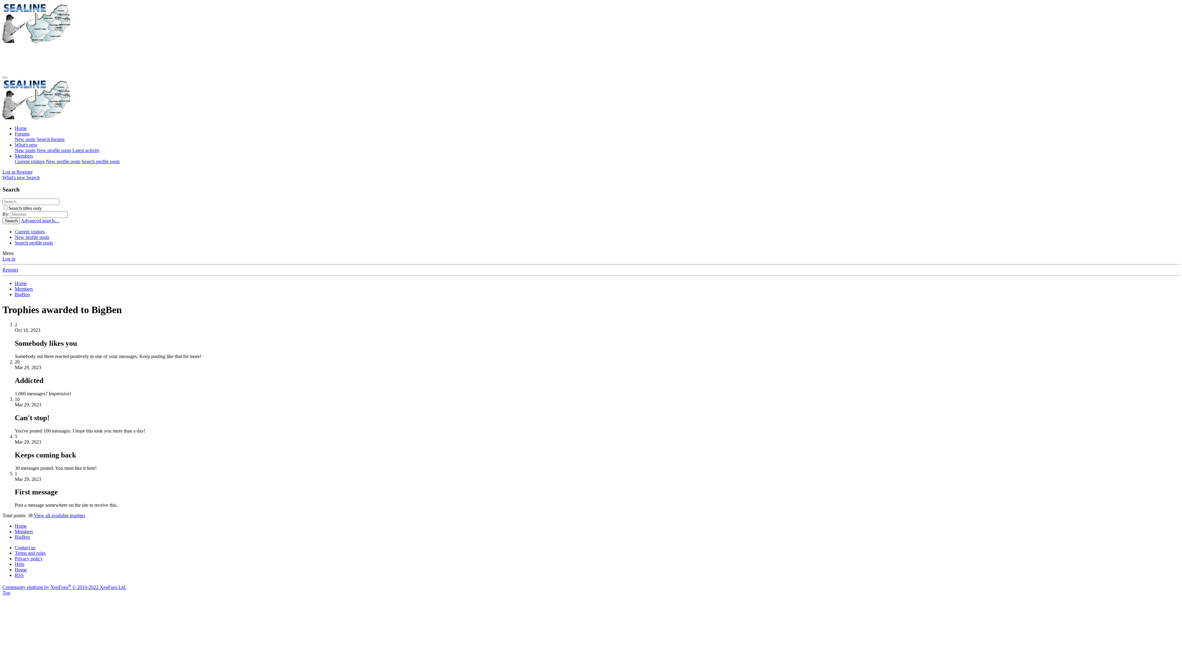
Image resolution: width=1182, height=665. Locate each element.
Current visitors (30, 161)
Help (19, 564)
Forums (22, 133)
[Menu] (4, 78)
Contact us (25, 547)
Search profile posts (101, 161)
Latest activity (85, 150)
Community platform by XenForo (64, 587)
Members (24, 156)
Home (21, 128)
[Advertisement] (114, 58)
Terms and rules (30, 553)
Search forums (51, 139)
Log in (8, 258)
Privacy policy (29, 558)
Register (10, 269)
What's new (26, 144)
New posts (25, 139)
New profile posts (54, 150)
